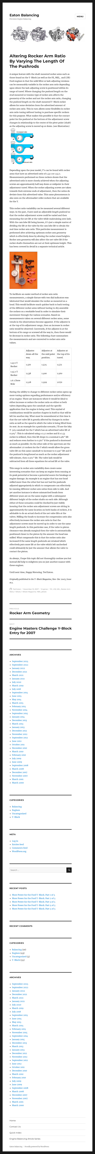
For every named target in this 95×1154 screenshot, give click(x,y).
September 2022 (20, 665)
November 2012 (19, 734)
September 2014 (20, 713)
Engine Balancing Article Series (25, 1139)
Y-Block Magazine (28, 592)
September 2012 (20, 737)
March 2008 (18, 769)
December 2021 (19, 671)
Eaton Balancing (24, 15)
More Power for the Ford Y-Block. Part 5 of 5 (33, 908)
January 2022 (18, 668)
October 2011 (18, 744)
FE (51, 589)
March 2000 (18, 782)
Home (13, 1120)
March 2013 (17, 724)
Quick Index (16, 1133)
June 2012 (17, 741)
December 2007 (19, 772)
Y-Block (17, 592)
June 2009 (17, 762)
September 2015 (20, 692)
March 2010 (17, 751)
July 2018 (16, 689)
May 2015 (16, 699)
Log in (15, 841)
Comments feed (19, 848)
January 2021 (18, 678)
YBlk (38, 592)
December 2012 (19, 730)
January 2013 (18, 727)
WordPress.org (19, 851)
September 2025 (20, 661)
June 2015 (17, 696)
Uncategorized (19, 813)
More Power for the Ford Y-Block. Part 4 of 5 (33, 905)
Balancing (17, 806)
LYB (54, 589)
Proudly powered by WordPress (37, 1147)
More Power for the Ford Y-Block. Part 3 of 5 (33, 902)
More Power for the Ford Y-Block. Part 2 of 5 (33, 898)
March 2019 (18, 685)
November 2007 (20, 776)
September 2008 (20, 765)
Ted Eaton (17, 589)
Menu (80, 16)
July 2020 (16, 682)
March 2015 (17, 703)
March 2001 (17, 779)
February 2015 (19, 706)
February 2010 (19, 755)
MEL (58, 589)
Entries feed (18, 844)
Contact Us (15, 1127)
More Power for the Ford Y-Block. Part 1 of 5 (33, 895)
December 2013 (19, 720)
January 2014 (18, 717)
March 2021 (17, 675)
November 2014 (19, 710)
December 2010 (19, 748)
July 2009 (16, 758)
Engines (44, 589)
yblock (44, 592)
